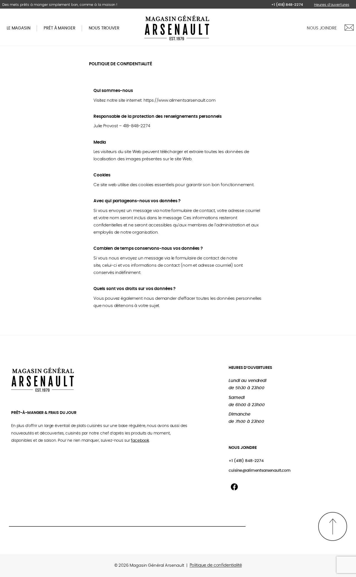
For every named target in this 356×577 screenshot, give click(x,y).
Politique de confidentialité (216, 565)
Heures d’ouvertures (331, 5)
